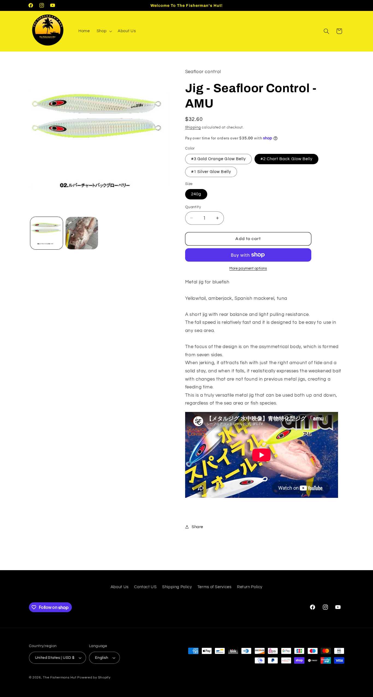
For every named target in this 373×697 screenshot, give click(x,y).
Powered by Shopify (93, 677)
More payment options (248, 268)
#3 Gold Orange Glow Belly (218, 159)
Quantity (193, 207)
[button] (103, 31)
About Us (120, 587)
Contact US (145, 587)
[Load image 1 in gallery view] (46, 233)
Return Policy (249, 587)
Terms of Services (214, 587)
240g (196, 194)
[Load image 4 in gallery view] (82, 233)
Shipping (193, 127)
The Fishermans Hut (59, 677)
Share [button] (197, 527)
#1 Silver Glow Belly (211, 171)
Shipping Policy (177, 587)
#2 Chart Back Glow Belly (286, 159)
